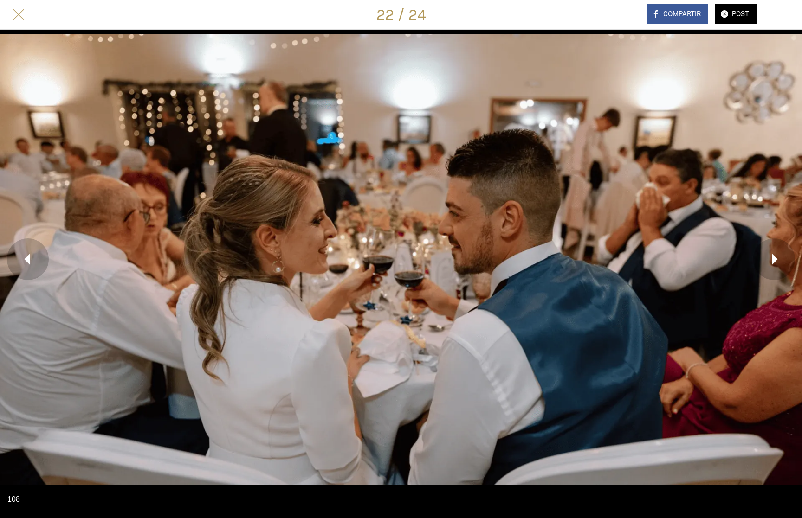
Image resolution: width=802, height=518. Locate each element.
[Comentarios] (783, 15)
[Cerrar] (18, 14)
